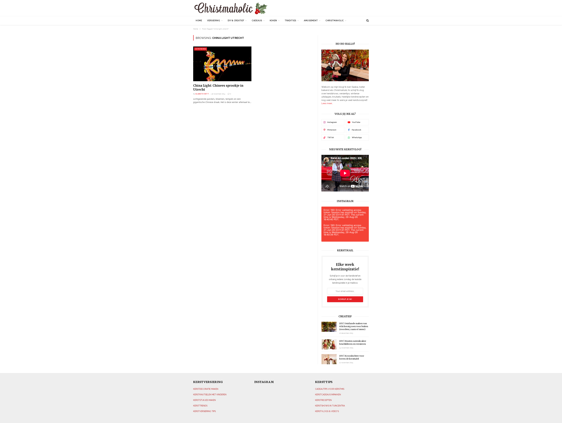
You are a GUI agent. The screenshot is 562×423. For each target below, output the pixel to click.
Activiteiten (200, 49)
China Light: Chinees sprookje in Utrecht (218, 87)
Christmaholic (334, 20)
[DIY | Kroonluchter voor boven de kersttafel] (329, 359)
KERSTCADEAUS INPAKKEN (328, 394)
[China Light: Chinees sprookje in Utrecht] (222, 63)
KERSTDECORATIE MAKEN (205, 389)
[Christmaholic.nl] (247, 8)
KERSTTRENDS (200, 406)
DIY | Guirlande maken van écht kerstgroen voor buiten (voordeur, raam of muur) (353, 326)
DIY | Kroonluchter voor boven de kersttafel (351, 357)
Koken (273, 20)
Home (199, 20)
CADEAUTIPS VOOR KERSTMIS (329, 389)
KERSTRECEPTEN (323, 400)
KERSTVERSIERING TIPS (204, 411)
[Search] (367, 20)
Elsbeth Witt (202, 94)
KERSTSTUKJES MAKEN (204, 400)
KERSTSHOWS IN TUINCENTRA (330, 406)
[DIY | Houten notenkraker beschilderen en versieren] (329, 344)
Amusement (311, 20)
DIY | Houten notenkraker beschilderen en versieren (352, 342)
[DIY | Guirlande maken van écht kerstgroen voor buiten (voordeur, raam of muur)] (329, 327)
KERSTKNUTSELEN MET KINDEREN (209, 394)
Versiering (213, 20)
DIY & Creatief (236, 20)
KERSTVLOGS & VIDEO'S (327, 411)
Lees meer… (327, 103)
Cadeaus (257, 20)
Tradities (290, 20)
